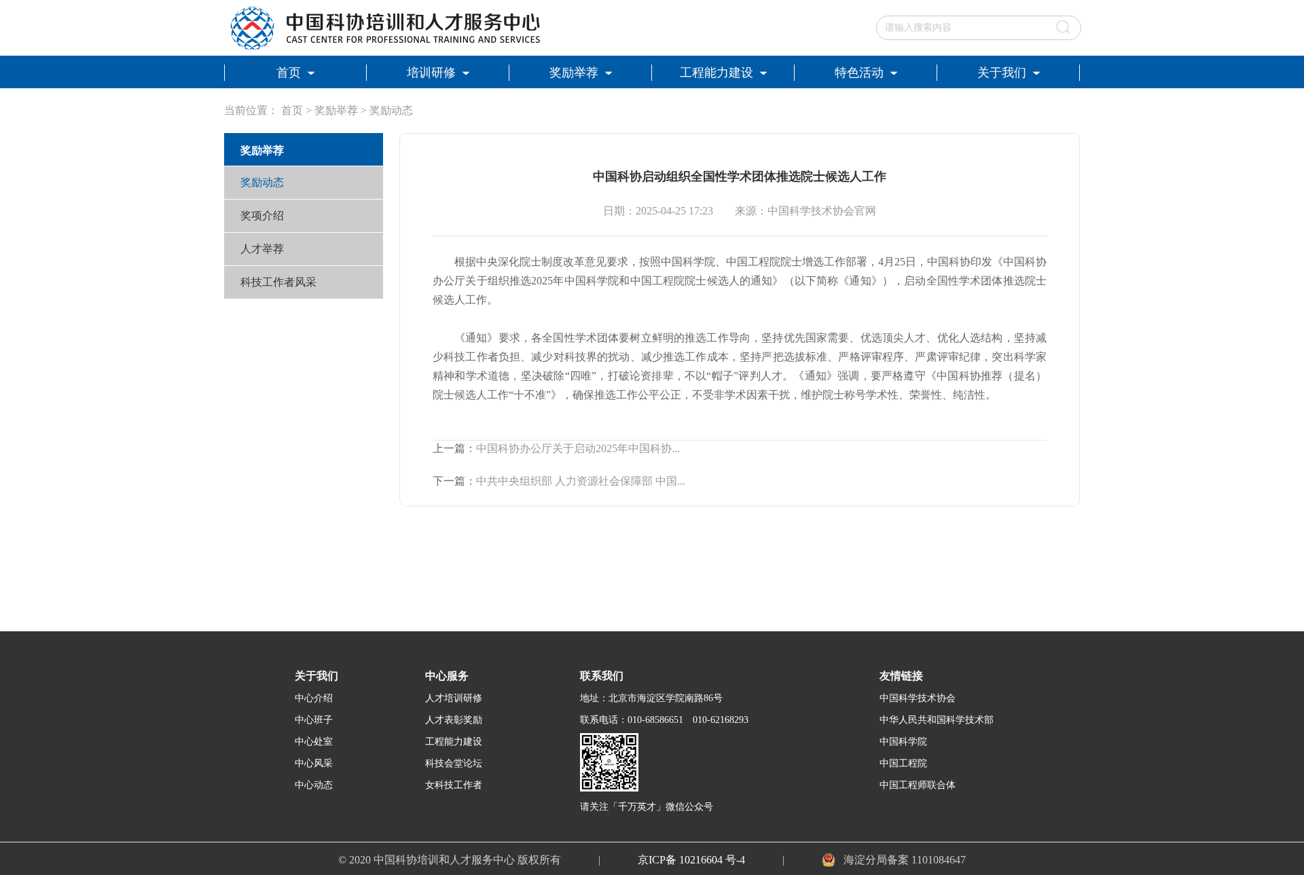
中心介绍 (314, 698)
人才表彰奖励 (453, 720)
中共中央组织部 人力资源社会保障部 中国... (580, 481)
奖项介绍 (262, 215)
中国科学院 (903, 742)
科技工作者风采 (278, 282)
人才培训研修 (453, 698)
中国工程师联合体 (918, 785)
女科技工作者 (453, 785)
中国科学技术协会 (918, 698)
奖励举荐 (336, 110)
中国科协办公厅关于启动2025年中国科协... (578, 448)
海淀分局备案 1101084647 (905, 859)
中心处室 (314, 742)
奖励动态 (391, 110)
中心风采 (314, 763)
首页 (292, 110)
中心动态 (314, 785)
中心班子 (314, 720)
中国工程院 (903, 763)
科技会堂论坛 (453, 763)
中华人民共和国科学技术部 (937, 720)
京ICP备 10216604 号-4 (691, 859)
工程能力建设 (453, 742)
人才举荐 (262, 249)
